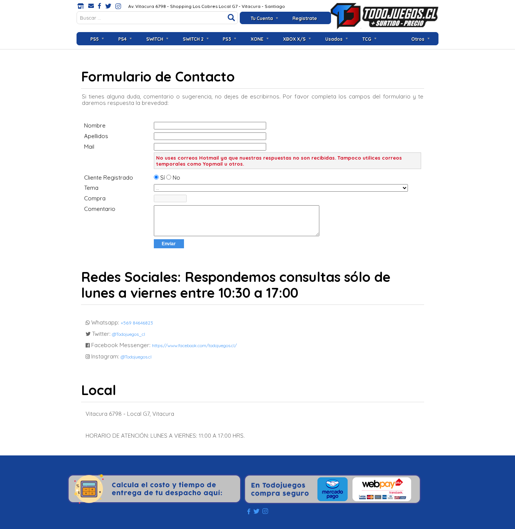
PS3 (227, 39)
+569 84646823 (137, 323)
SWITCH (154, 39)
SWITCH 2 (193, 39)
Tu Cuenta (262, 18)
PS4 (122, 39)
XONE (257, 39)
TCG (366, 39)
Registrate (305, 18)
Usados (334, 39)
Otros (418, 39)
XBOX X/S (294, 39)
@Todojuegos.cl (136, 357)
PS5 (94, 39)
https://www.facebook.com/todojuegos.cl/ (194, 345)
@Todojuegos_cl (128, 334)
